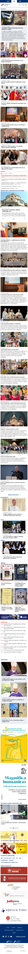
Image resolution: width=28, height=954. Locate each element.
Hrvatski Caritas (7, 858)
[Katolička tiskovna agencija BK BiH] (14, 878)
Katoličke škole (4, 860)
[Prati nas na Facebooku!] (3, 936)
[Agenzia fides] (14, 910)
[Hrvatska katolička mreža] (9, 942)
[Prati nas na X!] (8, 936)
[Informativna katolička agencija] (17, 942)
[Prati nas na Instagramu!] (6, 936)
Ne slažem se (23, 950)
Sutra (6, 173)
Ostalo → (11, 173)
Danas (2, 173)
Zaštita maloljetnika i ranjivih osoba (9, 862)
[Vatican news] (14, 870)
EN (23, 4)
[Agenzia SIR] (14, 894)
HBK (2, 858)
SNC (17, 858)
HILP (14, 858)
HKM (8, 1)
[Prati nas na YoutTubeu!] (11, 936)
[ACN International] (14, 918)
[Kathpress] (14, 902)
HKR (20, 1)
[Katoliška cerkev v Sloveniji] (14, 886)
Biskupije (11, 860)
